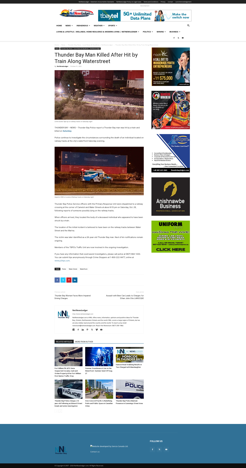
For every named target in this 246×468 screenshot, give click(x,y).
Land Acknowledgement (183, 2)
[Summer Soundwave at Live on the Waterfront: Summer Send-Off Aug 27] (99, 356)
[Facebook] (174, 38)
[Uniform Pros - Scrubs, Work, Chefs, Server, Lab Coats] (170, 237)
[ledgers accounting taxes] (170, 153)
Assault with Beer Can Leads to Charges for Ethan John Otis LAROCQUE (125, 297)
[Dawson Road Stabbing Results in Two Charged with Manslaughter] (130, 354)
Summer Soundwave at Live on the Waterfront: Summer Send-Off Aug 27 (98, 370)
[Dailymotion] (74, 329)
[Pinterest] (68, 280)
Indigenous (82, 25)
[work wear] (170, 110)
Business (174, 31)
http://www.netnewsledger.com (82, 314)
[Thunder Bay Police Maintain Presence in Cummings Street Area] (130, 389)
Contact (170, 2)
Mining (160, 31)
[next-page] (60, 411)
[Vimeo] (97, 329)
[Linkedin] (74, 280)
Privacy (163, 2)
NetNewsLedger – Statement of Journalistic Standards (96, 2)
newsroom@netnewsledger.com (114, 451)
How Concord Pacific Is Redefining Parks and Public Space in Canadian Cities (99, 403)
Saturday (67, 131)
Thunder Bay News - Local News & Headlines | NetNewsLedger (90, 45)
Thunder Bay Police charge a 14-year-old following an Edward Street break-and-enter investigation (68, 403)
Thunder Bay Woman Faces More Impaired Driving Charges (73, 297)
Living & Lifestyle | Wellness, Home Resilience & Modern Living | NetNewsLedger (96, 31)
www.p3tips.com (62, 260)
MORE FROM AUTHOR (84, 342)
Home (59, 25)
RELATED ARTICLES (64, 342)
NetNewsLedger (62, 66)
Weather (98, 25)
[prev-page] (56, 411)
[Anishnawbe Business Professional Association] (170, 196)
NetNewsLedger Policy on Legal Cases (128, 2)
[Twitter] (178, 38)
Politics (147, 31)
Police (64, 269)
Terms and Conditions (151, 2)
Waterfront (83, 269)
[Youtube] (183, 38)
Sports (111, 25)
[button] (188, 26)
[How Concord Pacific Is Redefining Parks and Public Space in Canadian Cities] (99, 389)
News (68, 25)
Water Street (73, 269)
